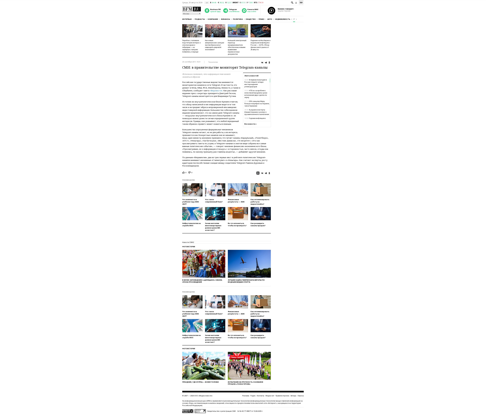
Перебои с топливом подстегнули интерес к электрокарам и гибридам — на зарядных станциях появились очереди (191, 46)
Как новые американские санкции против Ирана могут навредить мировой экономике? (214, 45)
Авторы (293, 395)
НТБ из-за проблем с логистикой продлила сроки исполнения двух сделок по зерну (255, 93)
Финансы (225, 19)
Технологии (213, 62)
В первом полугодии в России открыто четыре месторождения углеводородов (255, 83)
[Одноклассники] (269, 62)
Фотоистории (188, 247)
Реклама (245, 395)
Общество (251, 19)
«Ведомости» (216, 90)
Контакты (260, 395)
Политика (238, 19)
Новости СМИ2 (188, 242)
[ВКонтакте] (262, 62)
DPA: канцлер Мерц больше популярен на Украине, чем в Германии (256, 103)
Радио (253, 395)
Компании (213, 19)
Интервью (187, 19)
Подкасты (200, 19)
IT (294, 19)
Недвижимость (282, 19)
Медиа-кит (270, 395)
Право (261, 19)
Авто (269, 19)
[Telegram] (265, 62)
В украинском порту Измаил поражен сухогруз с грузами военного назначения (256, 112)
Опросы (301, 395)
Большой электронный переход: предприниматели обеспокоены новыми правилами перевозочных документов (237, 47)
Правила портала (282, 395)
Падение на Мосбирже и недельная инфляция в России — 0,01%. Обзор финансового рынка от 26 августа (260, 45)
